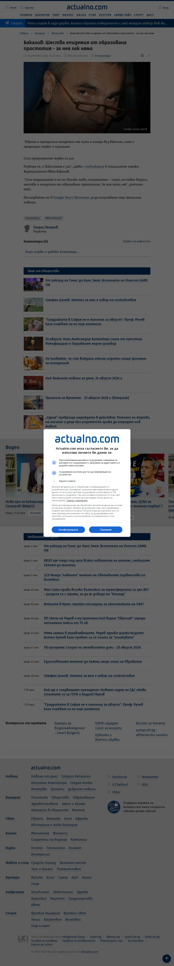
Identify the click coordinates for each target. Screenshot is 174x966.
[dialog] (87, 483)
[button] (87, 481)
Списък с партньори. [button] (77, 500)
